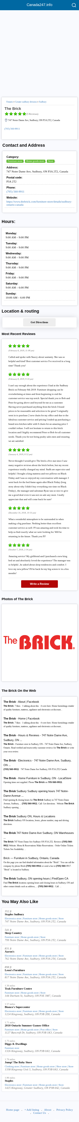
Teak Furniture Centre (18, 988)
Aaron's (9, 951)
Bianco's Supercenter (17, 1007)
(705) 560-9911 (12, 128)
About (47, 1109)
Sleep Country (13, 933)
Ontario (9, 102)
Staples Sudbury (14, 914)
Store (50, 161)
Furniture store (15, 161)
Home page (12, 1109)
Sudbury (42, 102)
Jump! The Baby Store (18, 1062)
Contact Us (39, 1112)
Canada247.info (39, 5)
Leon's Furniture (15, 970)
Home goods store (35, 161)
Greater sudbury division (26, 102)
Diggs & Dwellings (16, 1043)
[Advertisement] (39, 52)
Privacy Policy (64, 1109)
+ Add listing (31, 1109)
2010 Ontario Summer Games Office (27, 1025)
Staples (9, 1080)
